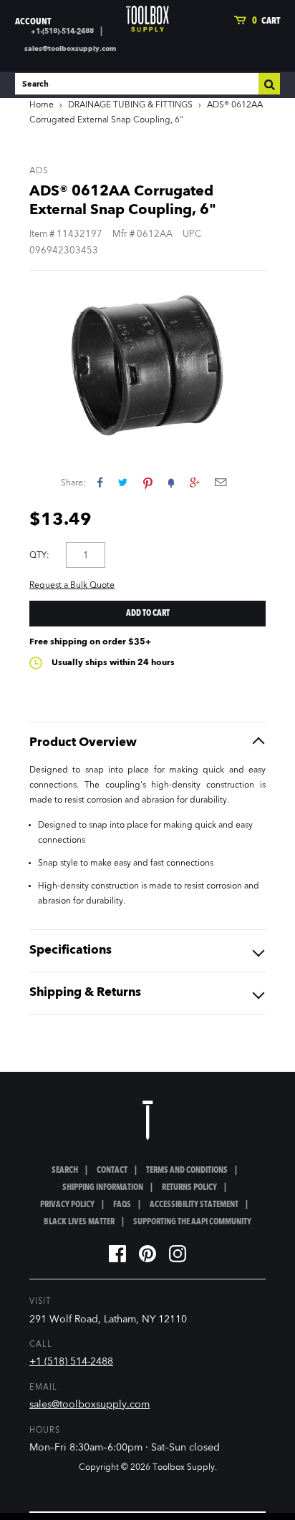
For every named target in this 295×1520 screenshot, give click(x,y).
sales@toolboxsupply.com (70, 48)
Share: (73, 483)
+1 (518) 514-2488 (71, 1362)
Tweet (122, 482)
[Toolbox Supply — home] (147, 19)
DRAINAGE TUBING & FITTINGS (130, 105)
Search (65, 1170)
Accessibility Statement (194, 1205)
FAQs (122, 1205)
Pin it (148, 482)
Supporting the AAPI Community (192, 1222)
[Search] (269, 84)
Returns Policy (189, 1187)
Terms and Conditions (187, 1170)
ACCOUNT (33, 21)
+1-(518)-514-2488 (62, 31)
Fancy (171, 482)
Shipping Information (102, 1187)
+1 (194, 482)
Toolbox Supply (184, 1467)
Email (220, 482)
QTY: (39, 555)
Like (99, 482)
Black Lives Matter (79, 1222)
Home (41, 105)
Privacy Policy (67, 1205)
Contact (112, 1170)
